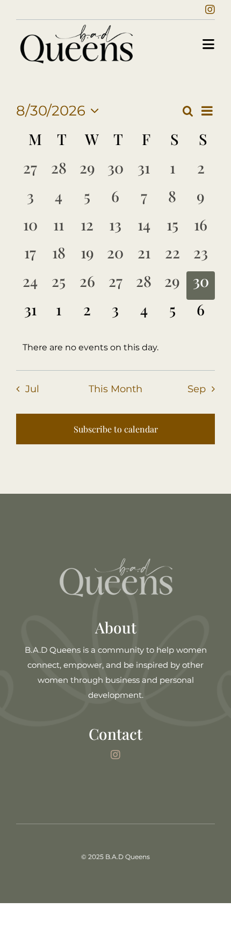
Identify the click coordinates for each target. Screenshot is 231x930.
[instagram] (210, 9)
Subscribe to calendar (116, 429)
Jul (32, 388)
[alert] (115, 348)
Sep (196, 388)
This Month (115, 388)
